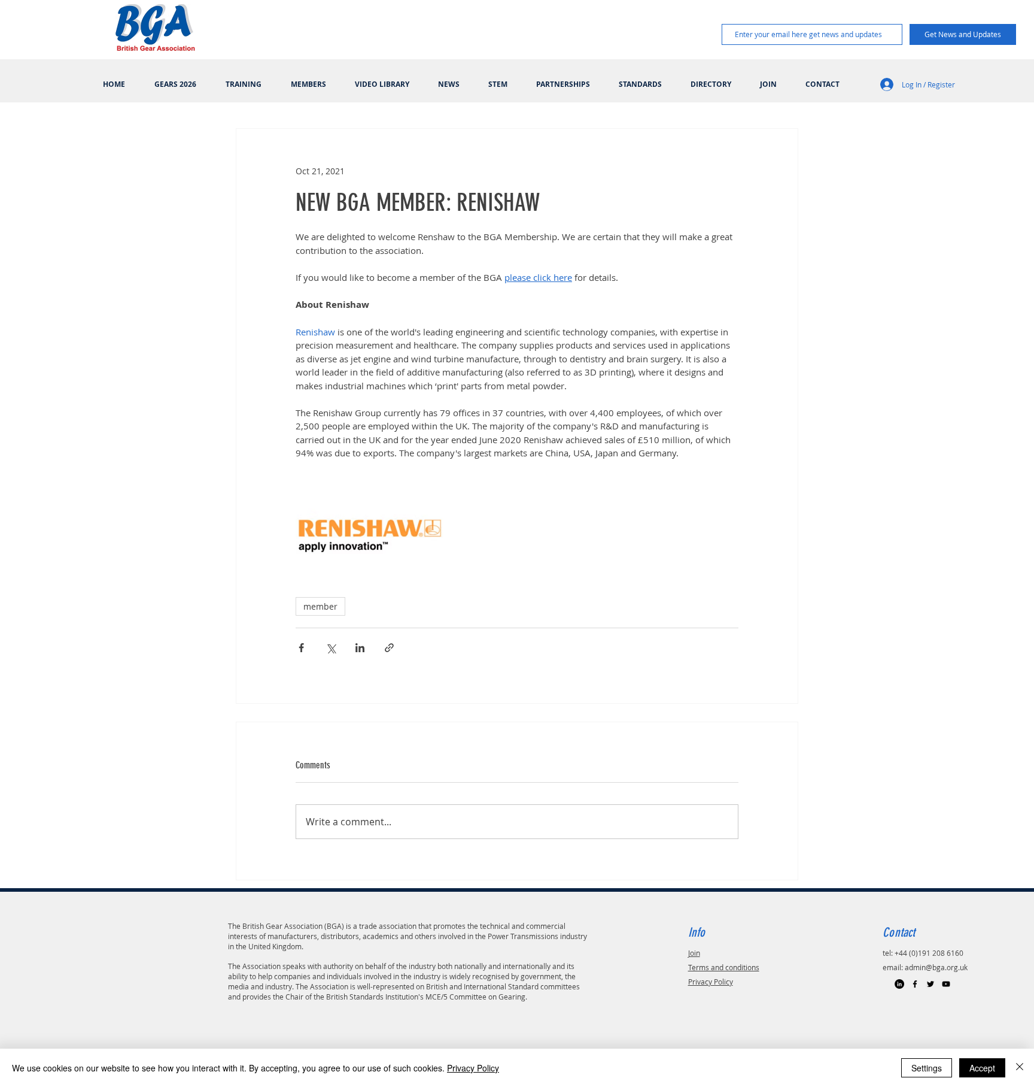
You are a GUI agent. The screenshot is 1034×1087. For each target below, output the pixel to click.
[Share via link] (389, 647)
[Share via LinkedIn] (360, 647)
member (320, 606)
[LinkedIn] (899, 984)
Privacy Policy (710, 981)
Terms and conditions (723, 967)
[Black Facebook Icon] (915, 984)
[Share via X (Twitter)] (330, 647)
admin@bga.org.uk (936, 967)
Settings (926, 1068)
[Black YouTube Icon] (946, 984)
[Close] (1019, 1067)
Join (694, 953)
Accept (982, 1068)
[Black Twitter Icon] (930, 984)
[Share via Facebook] (301, 647)
